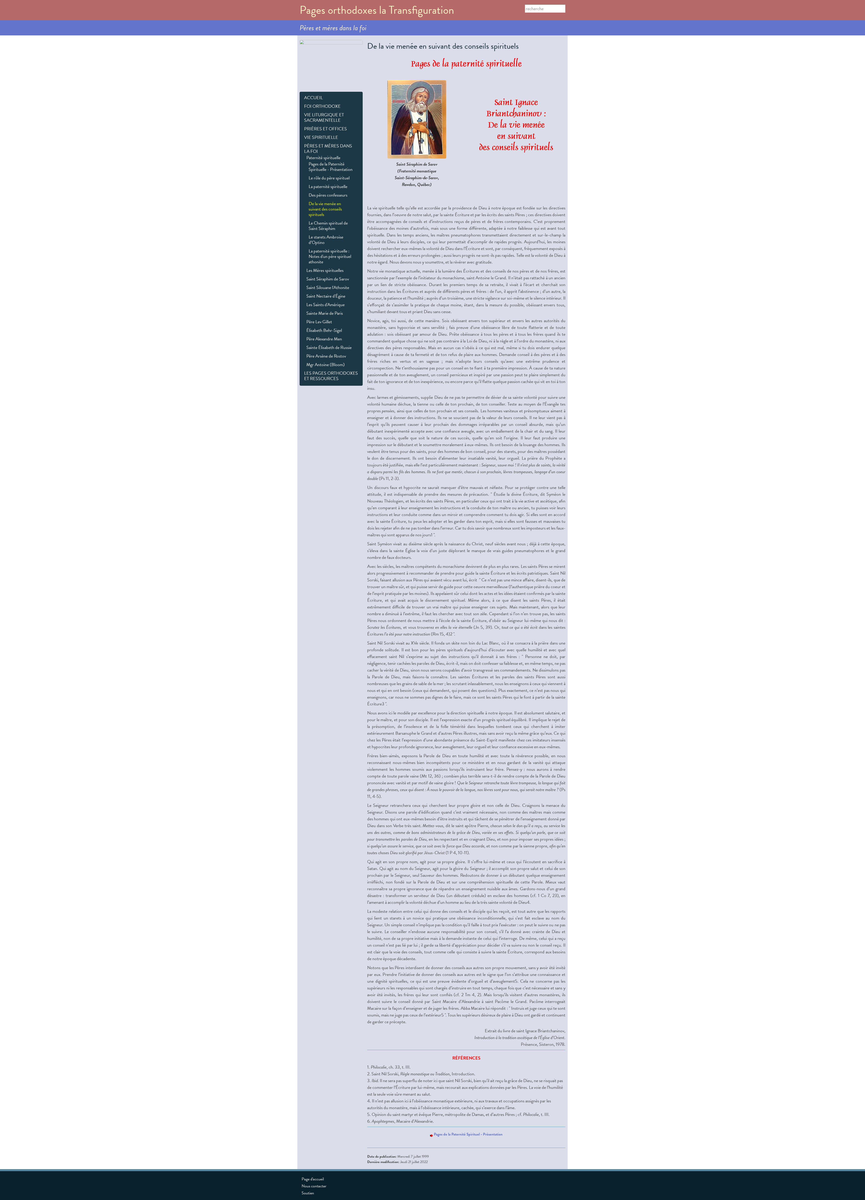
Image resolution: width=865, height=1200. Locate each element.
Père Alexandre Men (324, 338)
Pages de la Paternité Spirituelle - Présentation (331, 167)
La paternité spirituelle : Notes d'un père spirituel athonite (330, 256)
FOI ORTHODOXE (322, 106)
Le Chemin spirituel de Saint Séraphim (328, 226)
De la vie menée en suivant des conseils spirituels (325, 209)
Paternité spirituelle (323, 157)
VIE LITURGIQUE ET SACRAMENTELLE (324, 117)
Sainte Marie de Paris (324, 313)
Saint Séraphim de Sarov (327, 278)
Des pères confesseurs (328, 195)
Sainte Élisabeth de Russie (329, 347)
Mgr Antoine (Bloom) (325, 364)
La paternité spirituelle (328, 186)
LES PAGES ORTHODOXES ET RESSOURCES (331, 376)
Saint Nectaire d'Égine (325, 296)
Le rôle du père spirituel (329, 177)
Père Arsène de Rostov (326, 356)
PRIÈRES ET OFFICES (325, 128)
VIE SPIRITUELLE (321, 137)
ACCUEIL (313, 97)
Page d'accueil (313, 1179)
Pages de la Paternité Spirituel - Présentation (468, 1134)
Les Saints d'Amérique (325, 304)
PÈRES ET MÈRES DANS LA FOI (328, 148)
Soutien (308, 1193)
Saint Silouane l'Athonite (327, 287)
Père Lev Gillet (319, 321)
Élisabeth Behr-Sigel (324, 330)
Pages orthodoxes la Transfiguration (377, 10)
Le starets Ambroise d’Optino (326, 240)
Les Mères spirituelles (325, 270)
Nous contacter (314, 1186)
